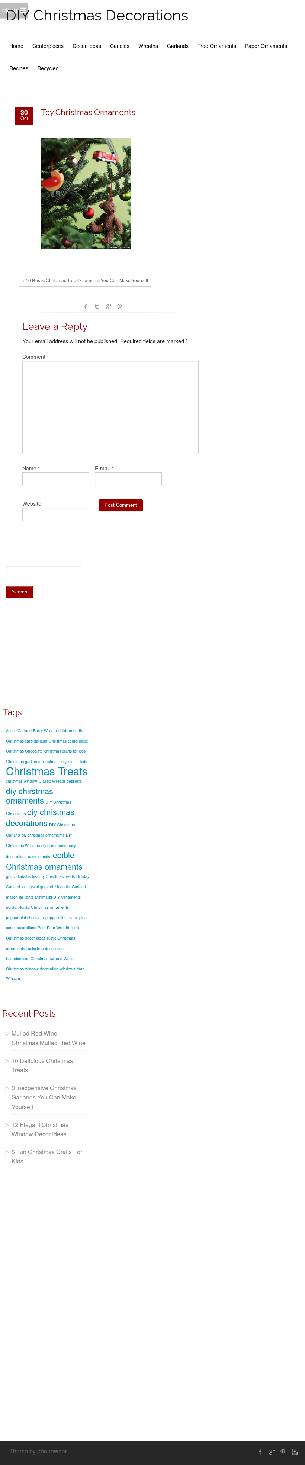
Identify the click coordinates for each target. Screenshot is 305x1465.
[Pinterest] (282, 1452)
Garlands (178, 45)
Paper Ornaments (266, 45)
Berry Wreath (45, 730)
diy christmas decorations (40, 817)
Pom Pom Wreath (53, 927)
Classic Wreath (52, 781)
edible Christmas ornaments (44, 860)
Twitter (97, 306)
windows (67, 969)
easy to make (39, 856)
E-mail (102, 468)
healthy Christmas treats (53, 876)
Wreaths (148, 45)
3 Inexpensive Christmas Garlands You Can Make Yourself (44, 1097)
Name (29, 468)
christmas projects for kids (64, 761)
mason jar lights (19, 897)
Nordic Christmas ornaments (43, 907)
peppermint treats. (61, 917)
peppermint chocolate (25, 917)
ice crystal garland (37, 886)
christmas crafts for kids (65, 751)
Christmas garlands (23, 761)
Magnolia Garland (70, 886)
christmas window (21, 781)
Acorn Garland (19, 730)
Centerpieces (48, 45)
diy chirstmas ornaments (29, 795)
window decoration (41, 969)
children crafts (70, 730)
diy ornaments (53, 845)
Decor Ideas (87, 45)
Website (31, 503)
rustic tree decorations (45, 948)
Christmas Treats (47, 770)
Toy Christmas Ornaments (88, 112)
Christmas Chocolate (24, 751)
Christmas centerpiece (68, 741)
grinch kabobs (18, 876)
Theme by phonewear (38, 1451)
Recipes (18, 68)
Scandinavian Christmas (27, 958)
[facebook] (260, 1452)
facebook (86, 306)
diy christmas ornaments (43, 835)
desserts (74, 781)
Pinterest (119, 306)
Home (16, 45)
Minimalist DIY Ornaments (58, 897)
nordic (11, 907)
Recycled (48, 68)
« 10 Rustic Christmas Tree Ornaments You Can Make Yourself (85, 280)
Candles (119, 45)
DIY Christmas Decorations (97, 15)
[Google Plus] (271, 1452)
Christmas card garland (26, 741)
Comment (35, 356)
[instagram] (293, 1452)
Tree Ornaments (217, 45)
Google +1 (108, 306)
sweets (56, 958)
